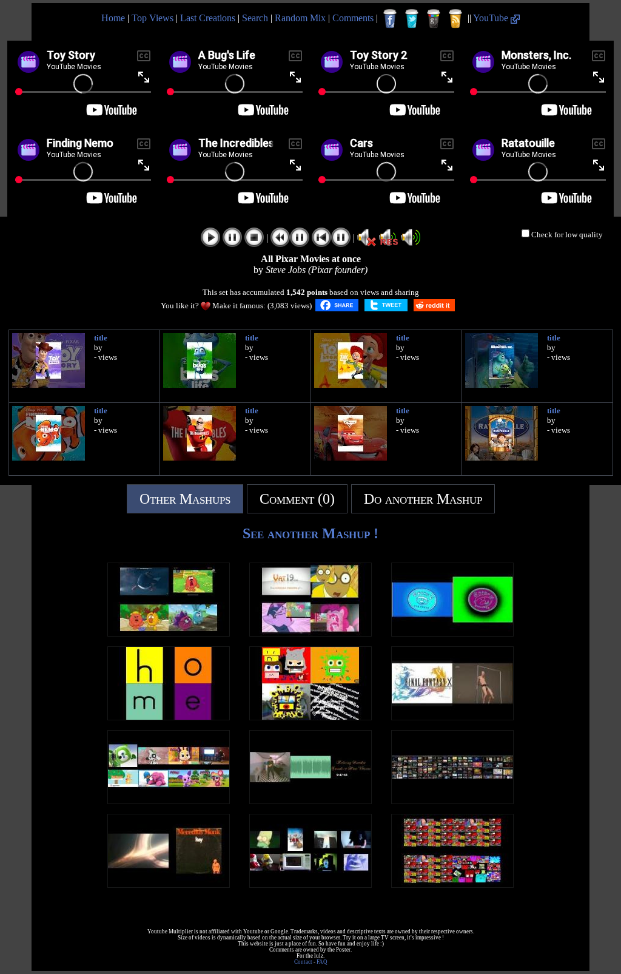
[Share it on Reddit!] (434, 305)
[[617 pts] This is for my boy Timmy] (452, 717)
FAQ (322, 962)
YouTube (492, 18)
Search (255, 18)
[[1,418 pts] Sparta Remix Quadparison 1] (310, 633)
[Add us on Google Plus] (433, 19)
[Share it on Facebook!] (336, 305)
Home (113, 18)
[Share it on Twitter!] (386, 305)
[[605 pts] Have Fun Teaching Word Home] (168, 717)
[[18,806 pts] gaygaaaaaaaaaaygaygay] (310, 884)
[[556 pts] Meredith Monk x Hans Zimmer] (168, 884)
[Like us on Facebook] (390, 19)
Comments (353, 18)
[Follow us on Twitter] (411, 19)
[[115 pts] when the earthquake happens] (310, 801)
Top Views (152, 18)
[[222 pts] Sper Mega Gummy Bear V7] (452, 884)
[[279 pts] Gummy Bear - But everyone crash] (168, 801)
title (100, 337)
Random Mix (300, 18)
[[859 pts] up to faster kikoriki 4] (168, 633)
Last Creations (207, 18)
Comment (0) (297, 499)
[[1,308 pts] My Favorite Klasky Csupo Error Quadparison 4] (310, 717)
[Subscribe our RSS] (455, 19)
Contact (303, 962)
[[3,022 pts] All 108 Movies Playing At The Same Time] (452, 801)
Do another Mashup (423, 499)
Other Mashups (184, 499)
